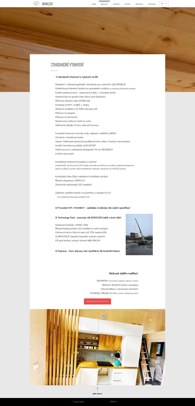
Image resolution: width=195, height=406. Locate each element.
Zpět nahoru (97, 394)
